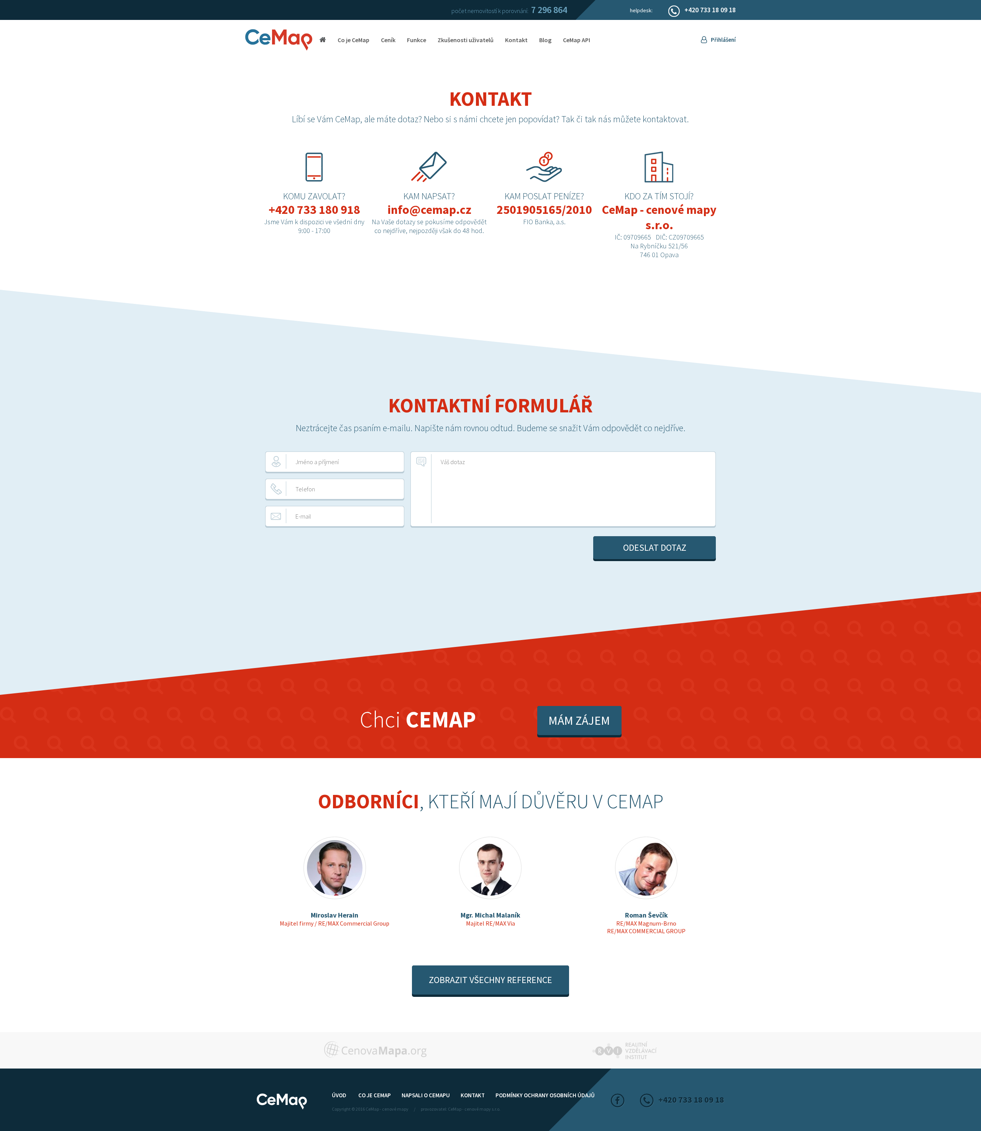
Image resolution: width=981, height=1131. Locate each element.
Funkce (416, 40)
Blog (545, 40)
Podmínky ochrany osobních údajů (545, 1095)
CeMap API (576, 40)
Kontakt (516, 40)
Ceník (388, 40)
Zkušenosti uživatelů (466, 40)
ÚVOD (339, 1095)
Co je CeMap (353, 40)
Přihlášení (723, 39)
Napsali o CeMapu (426, 1095)
